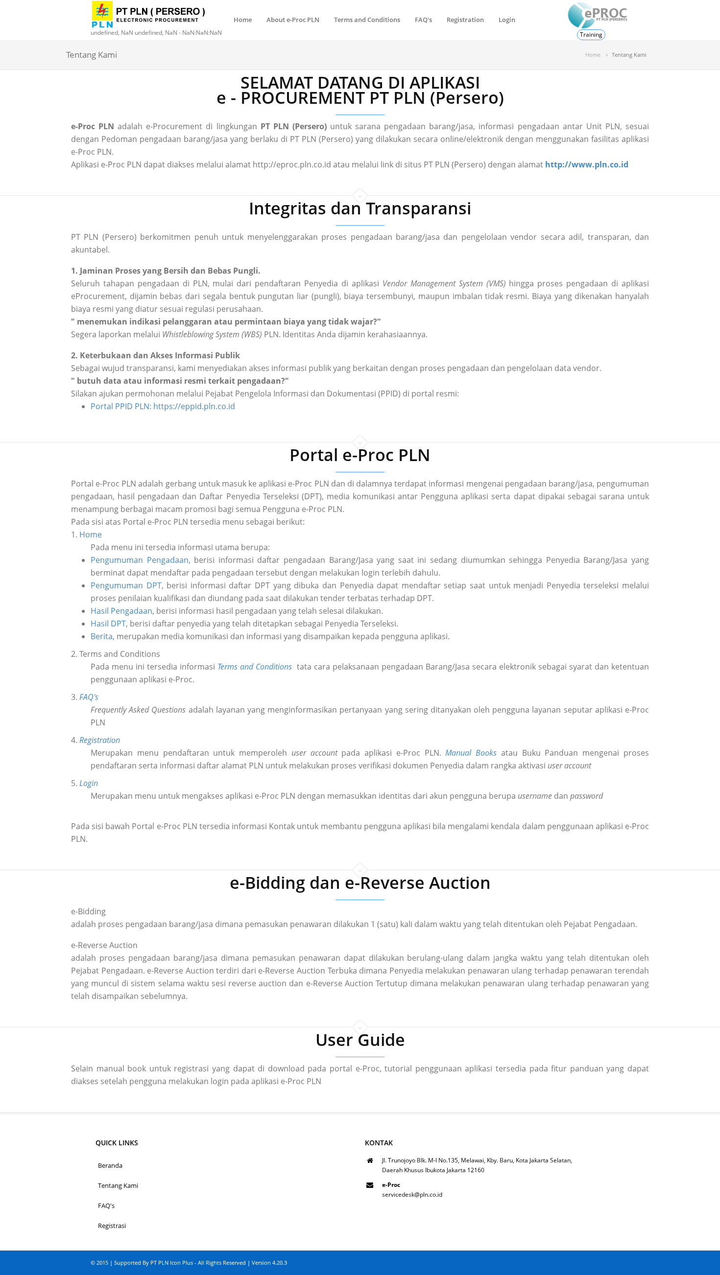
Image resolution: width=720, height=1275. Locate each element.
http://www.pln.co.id (586, 164)
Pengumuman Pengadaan (140, 560)
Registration (465, 19)
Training (591, 34)
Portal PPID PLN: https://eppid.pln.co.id (163, 406)
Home (243, 19)
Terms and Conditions (367, 19)
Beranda (110, 1165)
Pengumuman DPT (126, 585)
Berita (102, 636)
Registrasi (112, 1225)
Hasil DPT (108, 623)
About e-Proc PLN (292, 19)
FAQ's (423, 19)
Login (507, 19)
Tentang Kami (118, 1185)
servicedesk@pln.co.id (412, 1194)
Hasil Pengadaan (121, 610)
